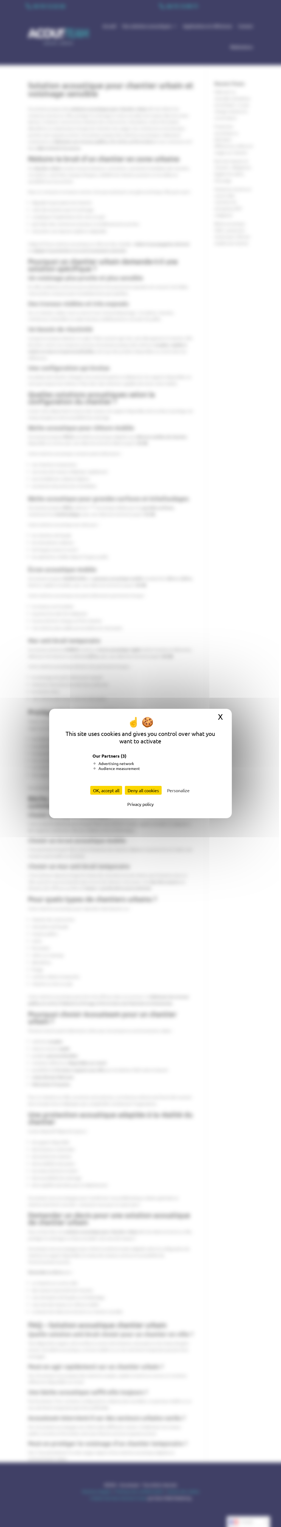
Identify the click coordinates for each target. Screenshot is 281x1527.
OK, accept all (106, 790)
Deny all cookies (143, 790)
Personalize (178, 790)
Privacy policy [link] (140, 804)
